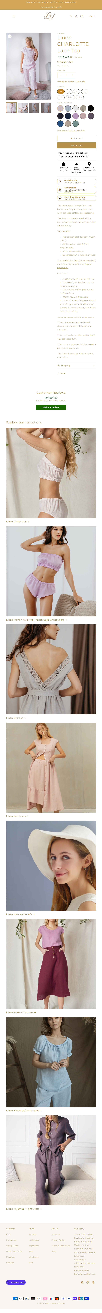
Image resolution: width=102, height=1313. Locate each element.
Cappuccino (68, 123)
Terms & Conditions (60, 1246)
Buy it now (76, 145)
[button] (13, 16)
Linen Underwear (16, 521)
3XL (79, 96)
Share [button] (62, 373)
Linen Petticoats (16, 816)
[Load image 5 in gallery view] (46, 108)
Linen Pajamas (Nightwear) (22, 1208)
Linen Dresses (14, 718)
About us (55, 1234)
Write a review (51, 407)
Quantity (61, 70)
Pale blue (68, 108)
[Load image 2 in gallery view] (23, 108)
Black (91, 108)
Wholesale (34, 1257)
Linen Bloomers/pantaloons (22, 1110)
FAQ (8, 1234)
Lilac (75, 116)
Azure (75, 123)
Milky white (75, 108)
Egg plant (91, 116)
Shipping (10, 1257)
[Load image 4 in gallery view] (34, 108)
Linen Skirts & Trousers (19, 1012)
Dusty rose (83, 116)
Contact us (11, 1240)
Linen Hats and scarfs (19, 914)
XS (61, 90)
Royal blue (60, 123)
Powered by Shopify (57, 1303)
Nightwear (34, 1246)
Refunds (10, 1263)
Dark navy (68, 116)
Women (32, 1234)
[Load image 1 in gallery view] (11, 108)
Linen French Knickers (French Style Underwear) (35, 619)
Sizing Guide (12, 1246)
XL (61, 96)
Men (31, 1263)
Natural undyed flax (83, 108)
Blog (53, 1251)
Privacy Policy (58, 1240)
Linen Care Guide (14, 1251)
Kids (31, 1251)
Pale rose (60, 108)
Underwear (34, 1240)
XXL (70, 96)
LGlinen (46, 1303)
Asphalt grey (60, 116)
